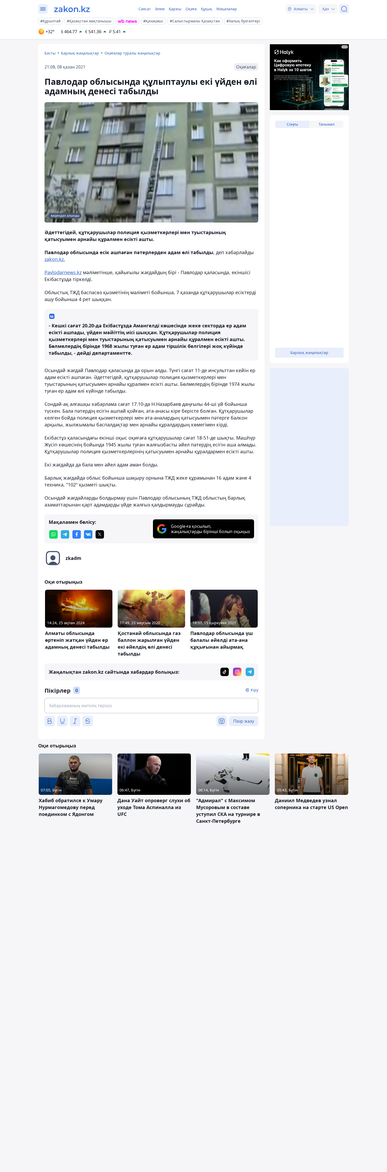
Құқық (206, 8)
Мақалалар (226, 8)
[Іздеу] (344, 9)
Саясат (144, 8)
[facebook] (76, 534)
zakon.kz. (54, 259)
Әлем (160, 8)
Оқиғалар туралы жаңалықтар (132, 53)
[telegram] (65, 534)
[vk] (88, 534)
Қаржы (175, 8)
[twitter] (100, 534)
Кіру (254, 689)
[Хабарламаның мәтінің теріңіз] (151, 705)
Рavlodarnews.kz (63, 272)
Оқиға (191, 8)
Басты (50, 53)
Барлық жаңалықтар (80, 53)
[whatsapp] (53, 534)
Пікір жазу (243, 721)
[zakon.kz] (72, 9)
